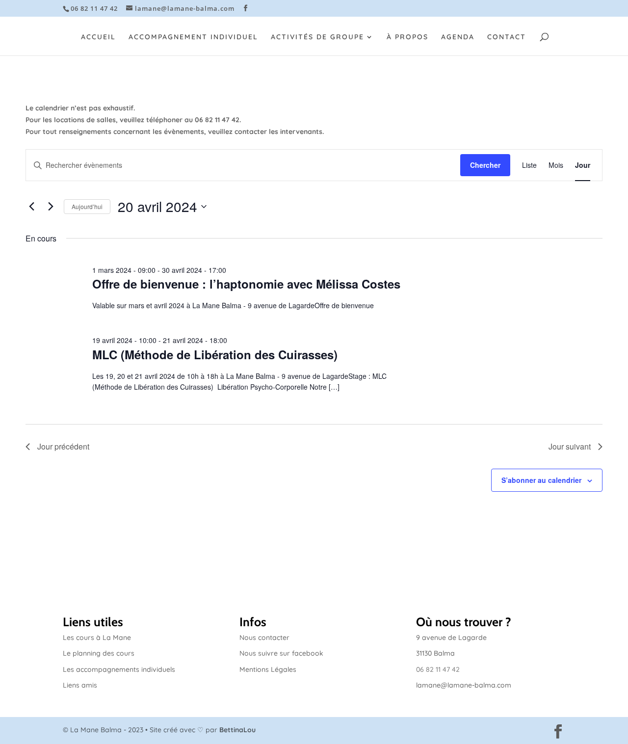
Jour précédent (63, 446)
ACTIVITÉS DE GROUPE (317, 37)
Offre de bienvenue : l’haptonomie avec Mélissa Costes (246, 283)
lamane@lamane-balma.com (463, 685)
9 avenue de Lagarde (451, 637)
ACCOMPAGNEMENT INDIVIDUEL (193, 37)
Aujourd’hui (87, 206)
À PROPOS (407, 37)
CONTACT (506, 37)
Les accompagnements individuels (119, 669)
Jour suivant (570, 446)
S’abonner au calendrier (541, 480)
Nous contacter (264, 637)
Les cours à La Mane (97, 637)
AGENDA (457, 37)
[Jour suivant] (50, 207)
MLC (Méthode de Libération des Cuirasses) (215, 354)
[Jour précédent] (31, 207)
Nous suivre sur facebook (281, 653)
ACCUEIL (98, 37)
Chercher (485, 165)
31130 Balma (435, 653)
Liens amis (80, 685)
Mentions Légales (267, 669)
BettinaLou (237, 729)
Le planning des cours (98, 653)
